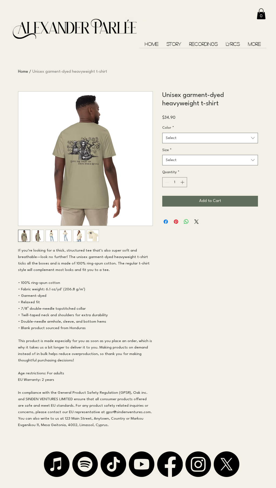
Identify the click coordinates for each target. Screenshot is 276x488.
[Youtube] (141, 464)
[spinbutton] (175, 182)
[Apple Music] (57, 464)
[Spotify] (85, 464)
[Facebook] (170, 464)
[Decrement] (166, 182)
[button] (261, 13)
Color (168, 128)
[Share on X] (196, 221)
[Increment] (183, 182)
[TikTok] (113, 464)
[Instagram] (198, 464)
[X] (226, 464)
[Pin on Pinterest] (176, 221)
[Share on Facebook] (166, 221)
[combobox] (210, 138)
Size (167, 150)
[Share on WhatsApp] (186, 221)
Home (23, 72)
